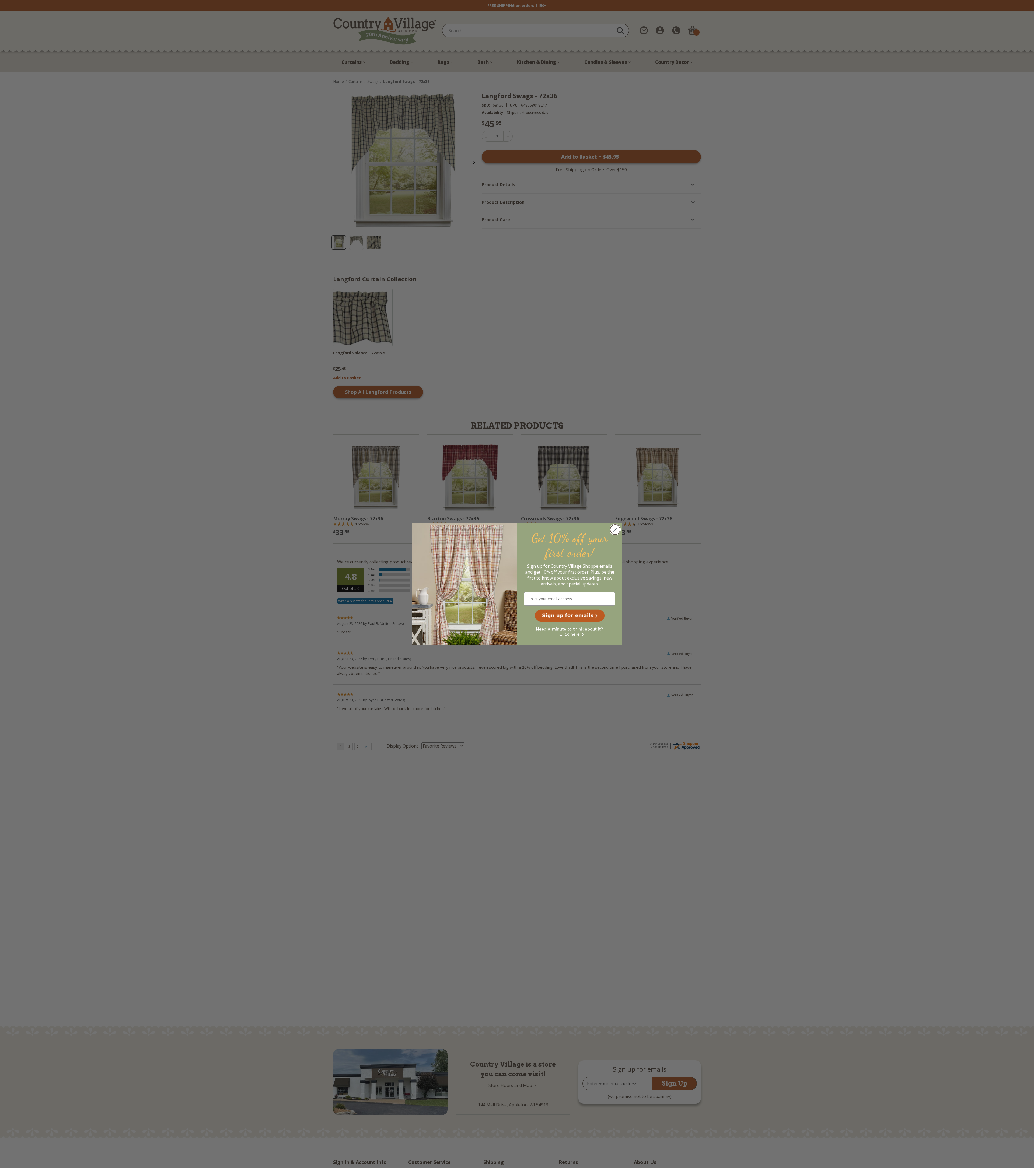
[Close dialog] (615, 529)
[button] (570, 615)
